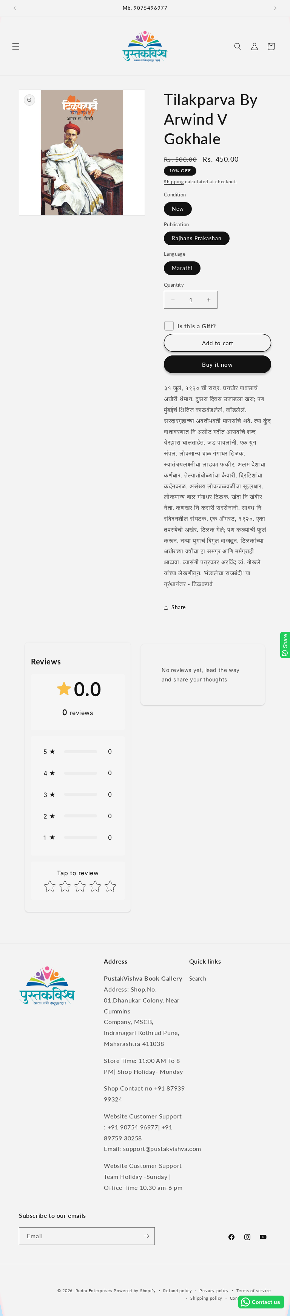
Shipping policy (206, 1298)
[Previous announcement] (14, 8)
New (178, 208)
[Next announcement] (275, 8)
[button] (16, 46)
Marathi (182, 268)
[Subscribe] (146, 1236)
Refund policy (177, 1290)
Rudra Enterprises (94, 1290)
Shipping (174, 181)
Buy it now (217, 364)
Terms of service (253, 1290)
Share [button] (178, 607)
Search (198, 978)
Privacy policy (214, 1290)
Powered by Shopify (135, 1290)
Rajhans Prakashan (197, 238)
